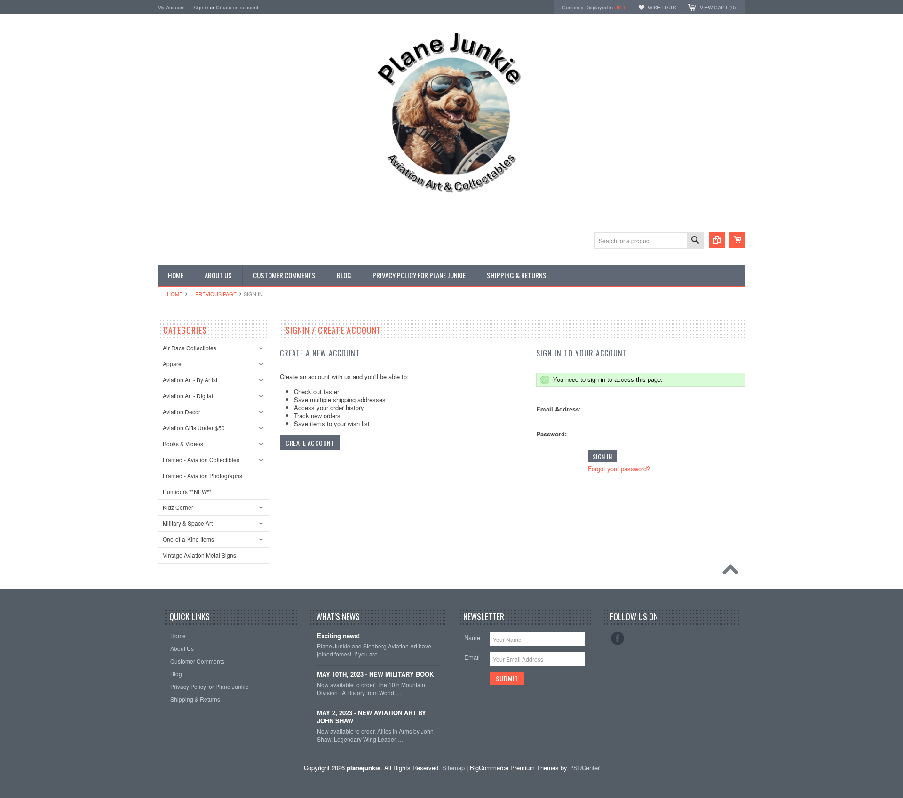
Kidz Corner (178, 507)
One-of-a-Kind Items (188, 539)
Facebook (617, 638)
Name (472, 637)
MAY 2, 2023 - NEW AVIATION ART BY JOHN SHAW (371, 717)
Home (174, 294)
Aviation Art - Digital (188, 396)
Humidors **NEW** (187, 492)
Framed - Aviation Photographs (202, 476)
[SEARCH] (695, 241)
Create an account (237, 7)
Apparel (173, 364)
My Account (171, 7)
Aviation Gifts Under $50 (194, 428)
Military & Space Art (188, 523)
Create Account (309, 443)
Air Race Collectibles (189, 348)
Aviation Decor (181, 412)
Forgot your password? (619, 468)
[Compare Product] (717, 240)
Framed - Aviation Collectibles (201, 460)
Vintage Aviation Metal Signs (199, 555)
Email (472, 657)
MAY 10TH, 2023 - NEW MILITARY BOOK (375, 675)
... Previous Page (213, 294)
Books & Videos (183, 444)
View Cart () (718, 7)
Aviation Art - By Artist (190, 380)
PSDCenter (584, 767)
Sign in (200, 7)
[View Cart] (737, 240)
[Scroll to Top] (732, 571)
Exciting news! (338, 636)
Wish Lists (662, 7)
